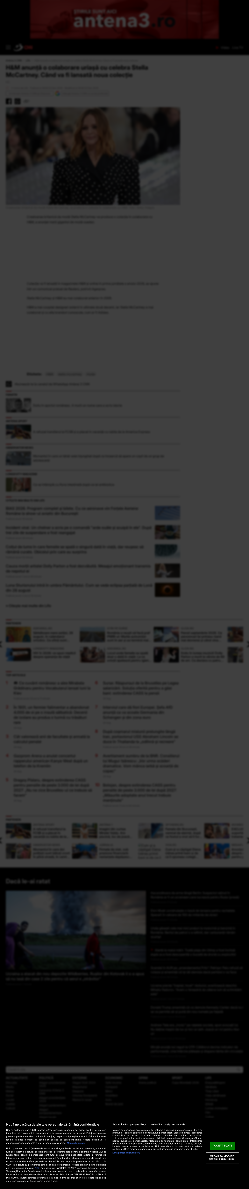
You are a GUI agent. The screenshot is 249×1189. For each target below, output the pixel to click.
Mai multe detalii (76, 1143)
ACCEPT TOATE (222, 1145)
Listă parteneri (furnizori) (126, 1152)
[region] (124, 1154)
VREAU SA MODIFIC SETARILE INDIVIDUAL (222, 1158)
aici (37, 1167)
